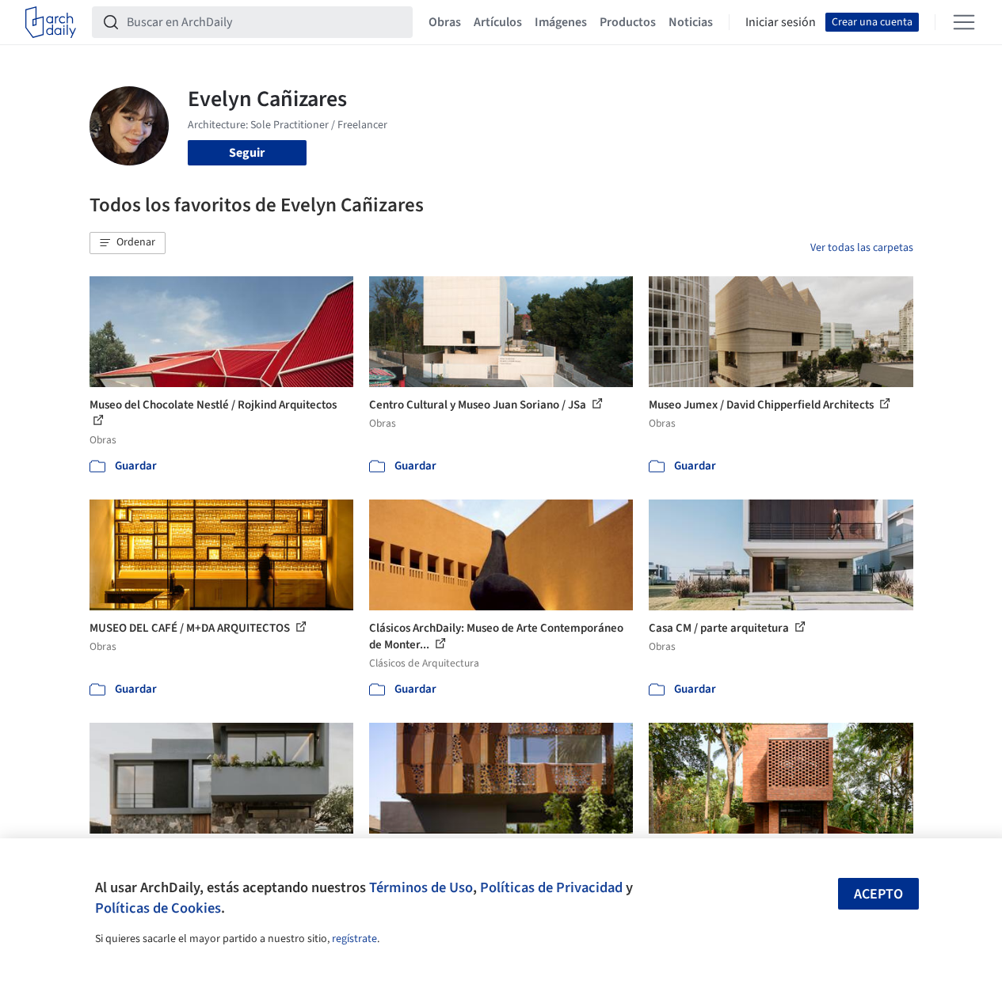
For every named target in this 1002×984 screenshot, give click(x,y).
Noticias (691, 22)
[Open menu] (964, 22)
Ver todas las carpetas (861, 247)
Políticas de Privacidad (551, 887)
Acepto (878, 894)
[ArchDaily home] (50, 22)
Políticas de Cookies (158, 908)
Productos (628, 22)
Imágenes (561, 22)
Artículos (498, 22)
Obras (445, 22)
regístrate (354, 939)
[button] (128, 243)
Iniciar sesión (780, 22)
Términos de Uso (421, 887)
